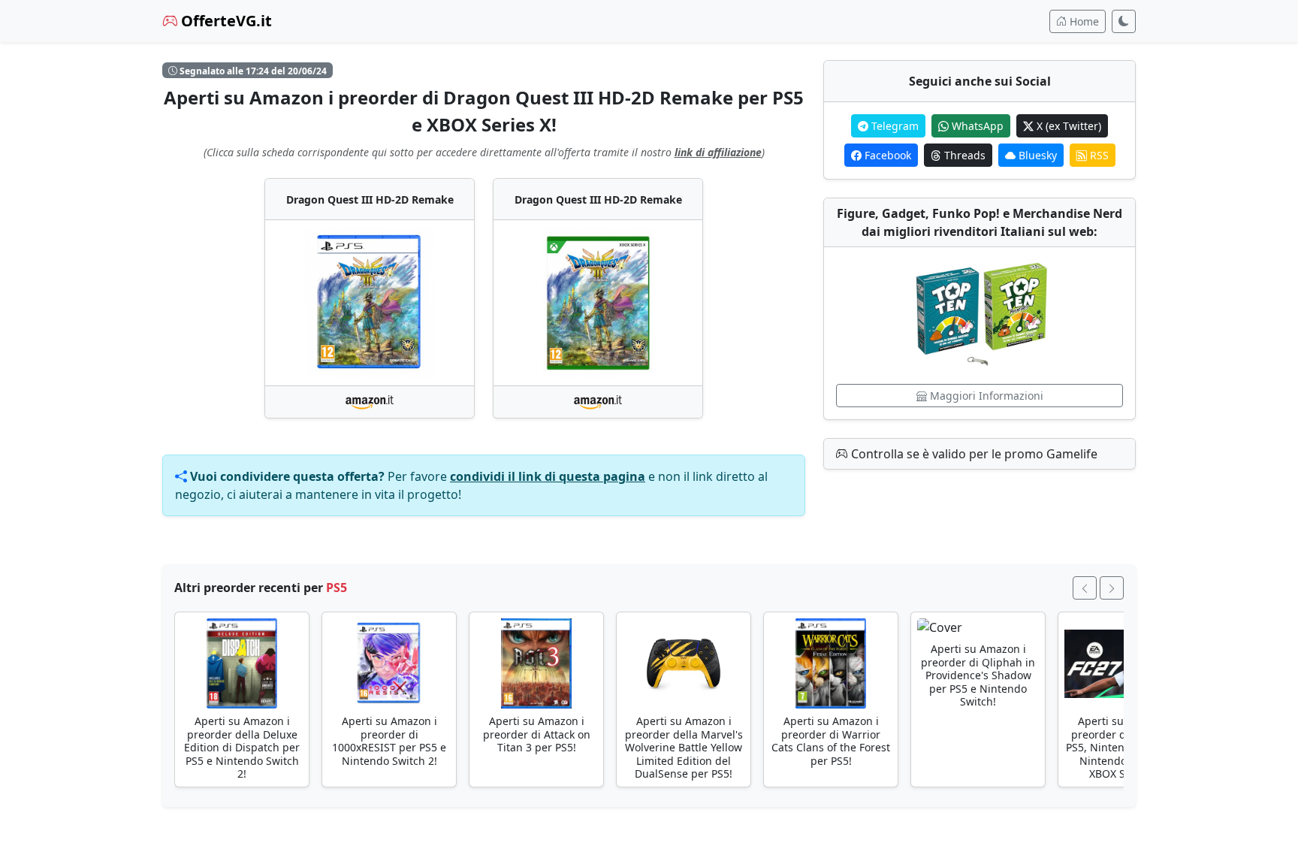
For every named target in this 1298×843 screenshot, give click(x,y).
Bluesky (1036, 155)
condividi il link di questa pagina (547, 476)
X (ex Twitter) (1067, 126)
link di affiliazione (718, 152)
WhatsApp (976, 126)
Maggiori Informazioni (985, 395)
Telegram (893, 126)
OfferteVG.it (224, 21)
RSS (1098, 155)
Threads (963, 155)
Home (1083, 21)
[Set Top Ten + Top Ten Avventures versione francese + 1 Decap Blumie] (979, 315)
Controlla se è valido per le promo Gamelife (972, 454)
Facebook (886, 155)
